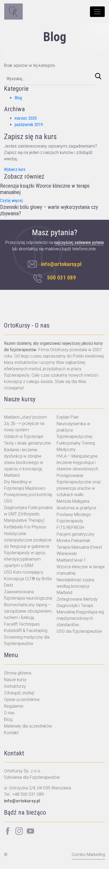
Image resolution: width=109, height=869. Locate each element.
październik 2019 (29, 124)
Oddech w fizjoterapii (23, 436)
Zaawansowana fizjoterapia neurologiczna (28, 595)
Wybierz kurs (14, 169)
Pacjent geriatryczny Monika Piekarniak (75, 537)
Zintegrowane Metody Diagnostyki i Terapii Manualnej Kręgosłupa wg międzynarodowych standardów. (80, 612)
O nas (9, 712)
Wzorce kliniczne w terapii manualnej (81, 570)
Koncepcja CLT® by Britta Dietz (28, 582)
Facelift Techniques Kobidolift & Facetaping (25, 627)
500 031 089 (61, 277)
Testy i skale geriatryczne (27, 443)
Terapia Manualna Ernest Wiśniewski (79, 550)
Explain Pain (68, 417)
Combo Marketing (88, 854)
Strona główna (17, 673)
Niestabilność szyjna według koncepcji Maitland (75, 586)
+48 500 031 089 (28, 794)
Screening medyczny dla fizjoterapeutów (26, 640)
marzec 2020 (26, 118)
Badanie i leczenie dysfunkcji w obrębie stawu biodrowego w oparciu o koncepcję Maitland (23, 462)
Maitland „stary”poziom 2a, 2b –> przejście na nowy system (25, 423)
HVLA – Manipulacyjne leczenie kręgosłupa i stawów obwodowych (77, 462)
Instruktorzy (15, 686)
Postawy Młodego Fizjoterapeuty (74, 517)
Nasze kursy (15, 679)
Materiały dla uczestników (28, 726)
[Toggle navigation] (97, 11)
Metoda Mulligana (73, 501)
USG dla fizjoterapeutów (79, 631)
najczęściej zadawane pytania (79, 242)
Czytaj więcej (11, 200)
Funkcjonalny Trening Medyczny (76, 446)
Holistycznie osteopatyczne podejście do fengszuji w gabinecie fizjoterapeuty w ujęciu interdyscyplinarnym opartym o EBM (28, 549)
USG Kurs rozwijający (23, 572)
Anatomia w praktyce (76, 507)
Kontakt (11, 732)
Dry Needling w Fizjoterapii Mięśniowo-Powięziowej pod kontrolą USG (28, 491)
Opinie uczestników (22, 699)
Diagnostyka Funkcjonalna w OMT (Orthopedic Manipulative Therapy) (28, 514)
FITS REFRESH (70, 527)
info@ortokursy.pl (60, 264)
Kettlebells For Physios (25, 527)
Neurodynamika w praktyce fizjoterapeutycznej (74, 430)
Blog (18, 97)
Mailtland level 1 (71, 560)
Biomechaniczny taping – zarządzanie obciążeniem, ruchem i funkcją (28, 611)
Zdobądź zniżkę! (19, 692)
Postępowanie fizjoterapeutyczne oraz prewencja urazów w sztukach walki (79, 485)
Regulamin (13, 706)
